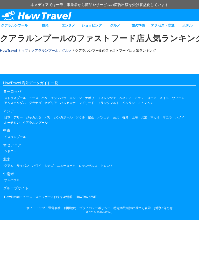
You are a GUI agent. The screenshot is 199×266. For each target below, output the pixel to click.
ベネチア (125, 98)
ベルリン (128, 103)
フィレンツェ (106, 98)
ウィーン (178, 98)
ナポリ (89, 98)
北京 (144, 117)
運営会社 (54, 208)
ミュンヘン (145, 103)
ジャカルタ (33, 117)
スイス (164, 98)
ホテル (187, 25)
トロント (107, 166)
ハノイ (179, 117)
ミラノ (139, 98)
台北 (116, 117)
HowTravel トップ (14, 50)
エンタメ (68, 25)
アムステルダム (15, 103)
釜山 (91, 117)
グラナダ (35, 103)
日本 (7, 117)
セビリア (51, 103)
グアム (8, 166)
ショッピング (92, 25)
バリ (48, 117)
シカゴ (49, 166)
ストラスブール (15, 98)
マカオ (155, 117)
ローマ (152, 98)
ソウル (80, 117)
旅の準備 (138, 25)
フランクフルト (108, 103)
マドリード (86, 103)
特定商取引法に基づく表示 (132, 208)
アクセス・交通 (163, 25)
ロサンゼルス (88, 166)
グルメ (115, 25)
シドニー (10, 151)
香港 (125, 117)
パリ (44, 98)
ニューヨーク (66, 166)
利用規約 (70, 208)
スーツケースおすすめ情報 (54, 197)
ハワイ (36, 166)
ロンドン (75, 98)
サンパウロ (12, 180)
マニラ (167, 117)
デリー (18, 117)
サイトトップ (35, 208)
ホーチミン (12, 122)
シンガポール (63, 117)
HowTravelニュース (18, 197)
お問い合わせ (163, 208)
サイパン (23, 166)
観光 (45, 25)
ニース (33, 98)
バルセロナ (68, 103)
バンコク (103, 117)
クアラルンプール (14, 25)
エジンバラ (58, 98)
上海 (135, 117)
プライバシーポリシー (94, 208)
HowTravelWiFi (86, 197)
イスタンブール (15, 137)
